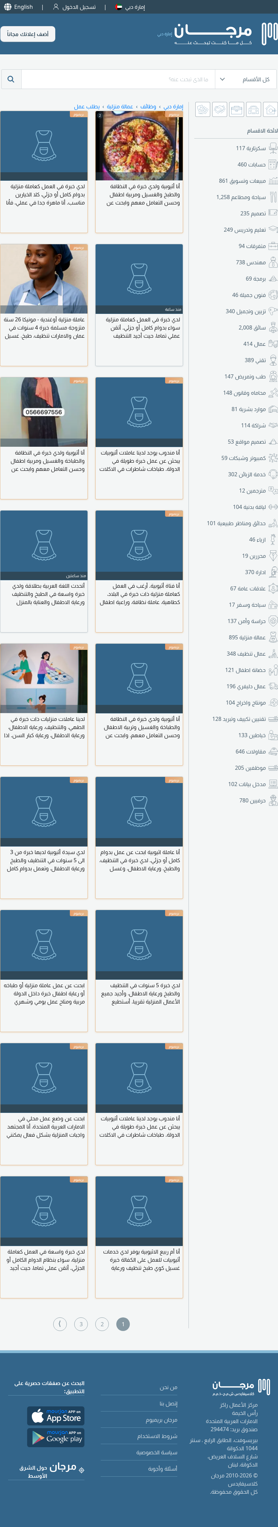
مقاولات (251, 751)
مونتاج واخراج (246, 702)
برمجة (256, 278)
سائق (252, 327)
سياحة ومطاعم (241, 197)
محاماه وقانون (244, 392)
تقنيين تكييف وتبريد (239, 719)
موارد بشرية (249, 409)
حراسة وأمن (246, 621)
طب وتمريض (245, 376)
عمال (254, 344)
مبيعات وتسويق (242, 180)
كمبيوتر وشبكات (243, 458)
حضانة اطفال (245, 670)
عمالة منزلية (247, 637)
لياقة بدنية (249, 507)
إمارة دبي (135, 7)
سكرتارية (251, 148)
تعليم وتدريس (245, 229)
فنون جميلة (249, 295)
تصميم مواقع (247, 441)
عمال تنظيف (246, 653)
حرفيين (252, 800)
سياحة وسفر (247, 604)
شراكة (253, 425)
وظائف (148, 106)
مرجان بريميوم (161, 1419)
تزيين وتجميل (246, 311)
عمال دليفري (246, 686)
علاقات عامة (248, 588)
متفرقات (252, 246)
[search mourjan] (11, 79)
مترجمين (252, 490)
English (23, 7)
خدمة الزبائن (247, 474)
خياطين (252, 735)
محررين (254, 556)
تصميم (253, 213)
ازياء (257, 539)
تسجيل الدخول (79, 7)
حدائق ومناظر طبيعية (236, 523)
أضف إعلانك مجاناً (27, 34)
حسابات (252, 164)
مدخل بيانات (247, 784)
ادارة (255, 572)
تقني (255, 360)
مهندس (251, 262)
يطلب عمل (87, 106)
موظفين (250, 767)
